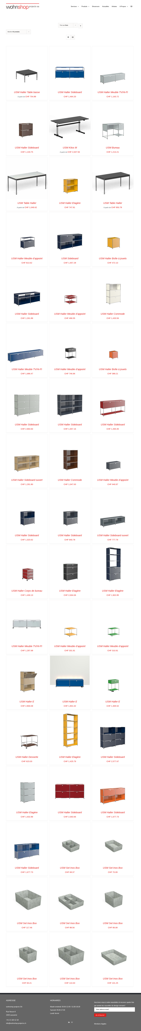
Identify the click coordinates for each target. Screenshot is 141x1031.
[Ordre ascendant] (80, 26)
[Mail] (72, 1022)
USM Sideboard (69, 258)
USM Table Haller (27, 203)
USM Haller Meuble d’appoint (26, 258)
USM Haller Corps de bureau (26, 590)
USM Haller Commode (113, 313)
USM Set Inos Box (70, 867)
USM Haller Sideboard (70, 92)
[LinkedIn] (69, 1022)
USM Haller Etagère (70, 203)
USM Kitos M (70, 147)
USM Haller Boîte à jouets (113, 258)
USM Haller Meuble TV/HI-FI (27, 646)
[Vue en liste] (72, 37)
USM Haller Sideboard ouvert (26, 480)
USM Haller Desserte (27, 757)
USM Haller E (26, 701)
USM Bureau (113, 147)
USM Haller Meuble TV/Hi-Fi (113, 92)
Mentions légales (100, 1024)
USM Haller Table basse (27, 92)
